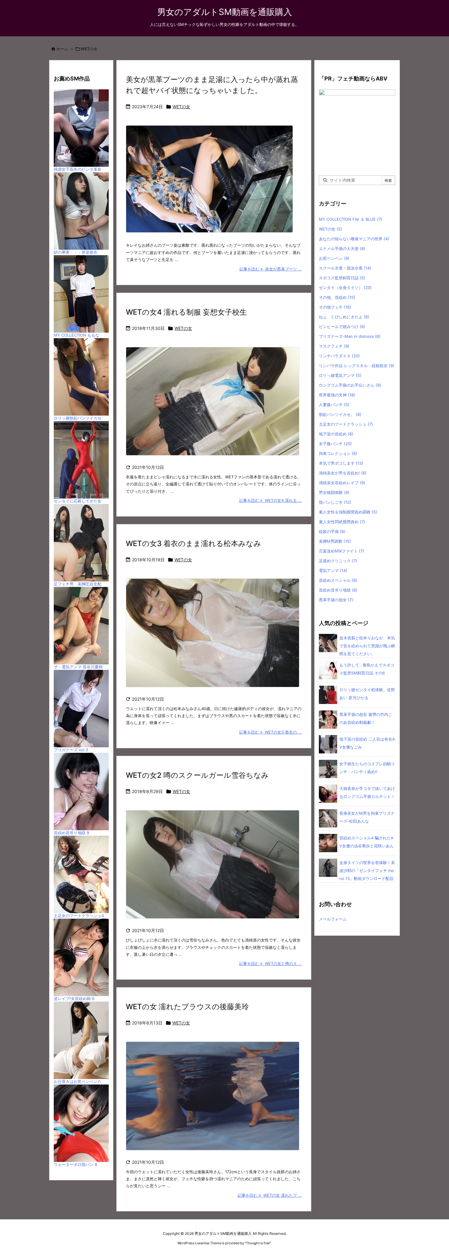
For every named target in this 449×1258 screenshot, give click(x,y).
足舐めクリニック (338, 560)
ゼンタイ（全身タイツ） (345, 287)
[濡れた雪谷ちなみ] (212, 868)
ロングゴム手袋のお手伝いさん (350, 385)
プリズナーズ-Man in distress (350, 336)
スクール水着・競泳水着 (345, 268)
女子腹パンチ (335, 443)
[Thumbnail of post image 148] (212, 1100)
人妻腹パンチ (334, 404)
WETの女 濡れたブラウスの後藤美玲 (187, 1006)
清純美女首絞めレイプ (342, 482)
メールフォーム (333, 919)
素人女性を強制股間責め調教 (348, 511)
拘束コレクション (338, 453)
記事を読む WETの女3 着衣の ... (270, 732)
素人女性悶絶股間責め (342, 521)
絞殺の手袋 (332, 531)
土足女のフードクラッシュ (346, 424)
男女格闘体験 (334, 492)
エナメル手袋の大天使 (342, 248)
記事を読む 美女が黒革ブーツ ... (270, 268)
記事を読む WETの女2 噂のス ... (270, 963)
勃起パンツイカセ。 (340, 414)
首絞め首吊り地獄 (338, 590)
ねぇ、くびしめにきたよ (344, 316)
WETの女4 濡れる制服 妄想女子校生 (186, 312)
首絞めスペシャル (338, 580)
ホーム (62, 48)
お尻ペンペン (334, 258)
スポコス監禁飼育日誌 (342, 277)
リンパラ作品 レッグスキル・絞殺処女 (356, 365)
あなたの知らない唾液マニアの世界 (354, 238)
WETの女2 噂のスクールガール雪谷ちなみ (197, 775)
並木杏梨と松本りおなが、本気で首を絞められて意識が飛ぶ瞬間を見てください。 (367, 645)
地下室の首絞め (336, 433)
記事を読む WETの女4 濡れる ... (270, 500)
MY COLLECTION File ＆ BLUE (350, 219)
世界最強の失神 (337, 394)
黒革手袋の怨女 (336, 599)
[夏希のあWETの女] (212, 405)
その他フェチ (335, 307)
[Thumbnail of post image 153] (209, 183)
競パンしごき (335, 502)
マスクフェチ (334, 346)
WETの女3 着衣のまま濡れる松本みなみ (193, 543)
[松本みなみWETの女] (212, 636)
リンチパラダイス (339, 355)
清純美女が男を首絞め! (343, 472)
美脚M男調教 (335, 541)
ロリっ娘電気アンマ (340, 375)
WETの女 (181, 106)
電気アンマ (333, 570)
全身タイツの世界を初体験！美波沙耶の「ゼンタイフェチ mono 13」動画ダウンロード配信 (367, 870)
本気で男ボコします (341, 463)
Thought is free (258, 1243)
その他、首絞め (337, 297)
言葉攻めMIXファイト (341, 551)
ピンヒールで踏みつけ (342, 326)
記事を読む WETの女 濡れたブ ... (270, 1195)
